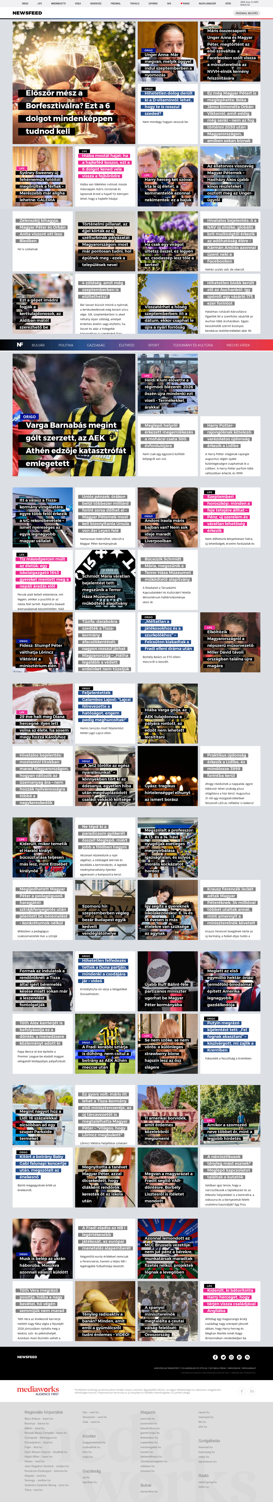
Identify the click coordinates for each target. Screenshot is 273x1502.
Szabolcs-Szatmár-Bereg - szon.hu (47, 1485)
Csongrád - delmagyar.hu (41, 1437)
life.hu (202, 1421)
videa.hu (203, 1456)
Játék (228, 3)
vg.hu (86, 1477)
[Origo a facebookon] (215, 1357)
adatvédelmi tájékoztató (166, 1368)
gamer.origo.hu (150, 1432)
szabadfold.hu (91, 1447)
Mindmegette (58, 3)
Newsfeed (95, 3)
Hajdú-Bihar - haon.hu (39, 1456)
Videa (78, 3)
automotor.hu (148, 1423)
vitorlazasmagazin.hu (153, 1461)
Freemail (116, 3)
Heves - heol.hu (35, 1461)
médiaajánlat (249, 1368)
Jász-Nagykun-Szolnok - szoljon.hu (47, 1466)
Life (40, 3)
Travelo (134, 3)
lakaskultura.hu (150, 1428)
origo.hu (88, 1456)
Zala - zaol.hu (91, 1421)
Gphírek (153, 3)
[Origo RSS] (247, 1357)
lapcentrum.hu (207, 1461)
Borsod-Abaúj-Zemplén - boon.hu (46, 1432)
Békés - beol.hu (34, 1428)
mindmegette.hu (150, 1447)
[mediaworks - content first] (38, 1391)
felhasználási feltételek (194, 1368)
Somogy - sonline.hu (38, 1480)
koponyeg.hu (206, 1452)
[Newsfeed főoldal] (27, 1357)
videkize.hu (147, 1466)
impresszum (234, 1368)
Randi (186, 3)
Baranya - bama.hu (37, 1423)
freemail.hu (205, 1447)
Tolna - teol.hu (34, 1489)
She (169, 3)
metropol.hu (206, 1417)
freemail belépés (247, 13)
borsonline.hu (149, 1491)
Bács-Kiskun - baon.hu (39, 1418)
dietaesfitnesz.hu (151, 1456)
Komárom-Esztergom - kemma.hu (46, 1470)
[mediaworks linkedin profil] (252, 1391)
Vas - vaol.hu (91, 1412)
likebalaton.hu (149, 1437)
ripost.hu (203, 1412)
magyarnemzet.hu (94, 1442)
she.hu (202, 1426)
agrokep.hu (90, 1482)
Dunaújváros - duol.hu (39, 1442)
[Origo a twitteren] (223, 1357)
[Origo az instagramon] (231, 1357)
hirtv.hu (87, 1452)
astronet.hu (147, 1418)
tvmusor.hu (147, 1470)
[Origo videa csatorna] (239, 1357)
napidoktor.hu (149, 1442)
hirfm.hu (203, 1486)
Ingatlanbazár (207, 3)
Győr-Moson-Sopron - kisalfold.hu (46, 1452)
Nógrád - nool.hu (35, 1475)
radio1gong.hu (207, 1482)
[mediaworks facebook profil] (242, 1391)
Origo (25, 3)
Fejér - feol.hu (33, 1447)
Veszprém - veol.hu (95, 1417)
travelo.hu (146, 1452)
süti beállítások (217, 1368)
